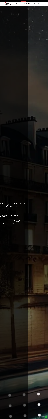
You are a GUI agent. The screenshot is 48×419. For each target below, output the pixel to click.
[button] (21, 3)
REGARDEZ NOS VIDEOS (19, 224)
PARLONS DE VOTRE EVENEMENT (8, 224)
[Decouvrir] (13, 227)
